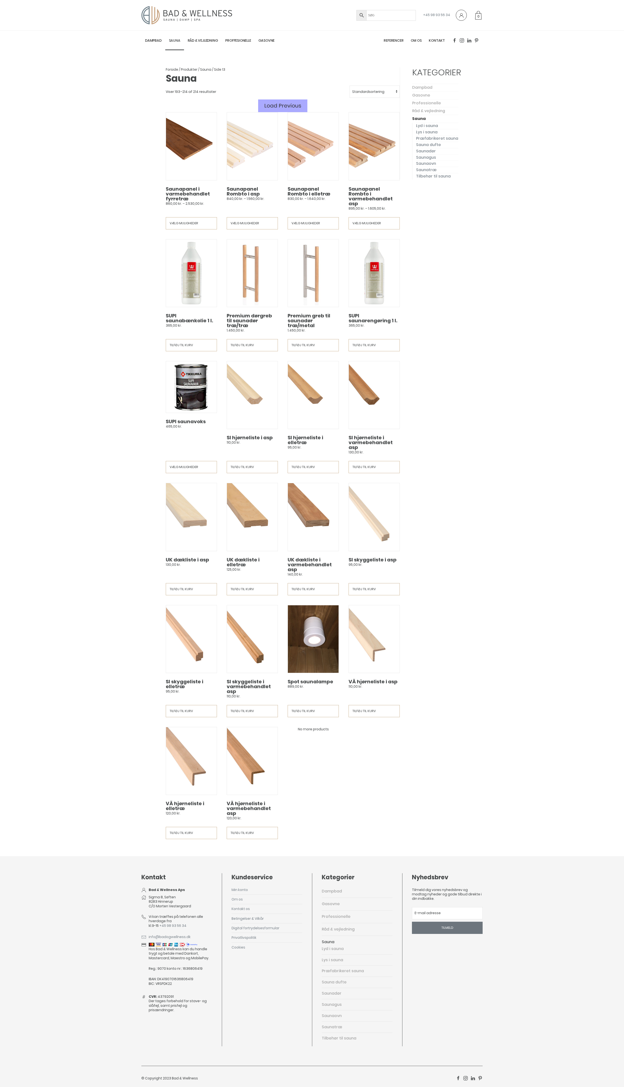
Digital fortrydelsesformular (255, 928)
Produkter (189, 69)
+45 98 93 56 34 (436, 14)
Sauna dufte (428, 144)
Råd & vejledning (203, 40)
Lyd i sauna (427, 125)
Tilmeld (447, 927)
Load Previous (282, 105)
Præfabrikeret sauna (437, 138)
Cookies (238, 947)
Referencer (393, 40)
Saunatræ (426, 170)
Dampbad (153, 40)
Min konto (240, 889)
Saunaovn (426, 163)
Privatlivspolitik (244, 937)
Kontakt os (241, 908)
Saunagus (426, 157)
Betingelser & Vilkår (248, 918)
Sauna (174, 40)
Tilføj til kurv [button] (181, 345)
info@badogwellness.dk (170, 936)
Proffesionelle (238, 40)
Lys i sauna (427, 132)
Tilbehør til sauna (433, 176)
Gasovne (266, 40)
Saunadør (426, 151)
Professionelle (426, 103)
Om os (416, 40)
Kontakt (437, 40)
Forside (172, 69)
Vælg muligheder (184, 223)
